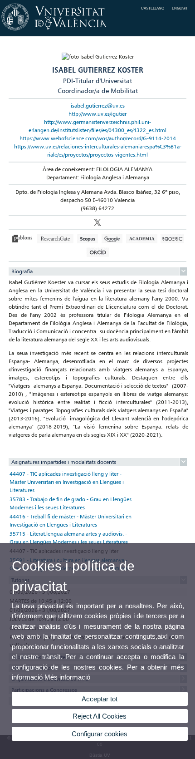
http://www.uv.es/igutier (97, 113)
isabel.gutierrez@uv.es (98, 105)
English (179, 8)
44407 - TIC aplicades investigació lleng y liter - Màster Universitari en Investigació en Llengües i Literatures (67, 481)
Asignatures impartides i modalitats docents (63, 461)
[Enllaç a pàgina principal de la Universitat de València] (97, 30)
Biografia (22, 271)
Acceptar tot (99, 699)
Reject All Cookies (100, 716)
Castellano (152, 8)
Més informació (67, 677)
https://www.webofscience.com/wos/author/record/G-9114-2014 (98, 138)
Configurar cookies (99, 734)
